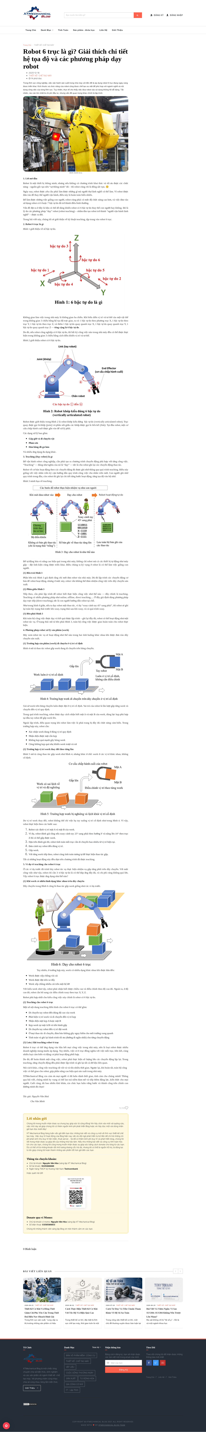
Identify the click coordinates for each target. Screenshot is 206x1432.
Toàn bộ (96, 1347)
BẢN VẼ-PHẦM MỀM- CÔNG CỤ (80, 1355)
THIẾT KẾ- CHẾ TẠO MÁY (44, 1305)
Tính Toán (63, 30)
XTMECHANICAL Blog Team (112, 1425)
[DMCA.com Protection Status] (30, 1404)
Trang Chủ (31, 30)
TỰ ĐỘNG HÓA (87, 1378)
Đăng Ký (123, 1369)
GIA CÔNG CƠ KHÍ (74, 1384)
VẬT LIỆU (70, 1367)
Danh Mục (46, 30)
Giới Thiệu (117, 30)
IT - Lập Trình (72, 1390)
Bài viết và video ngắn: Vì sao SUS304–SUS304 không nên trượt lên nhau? (163, 1313)
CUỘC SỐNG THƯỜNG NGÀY (79, 1372)
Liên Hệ (103, 30)
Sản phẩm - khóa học (84, 30)
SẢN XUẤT (71, 1378)
